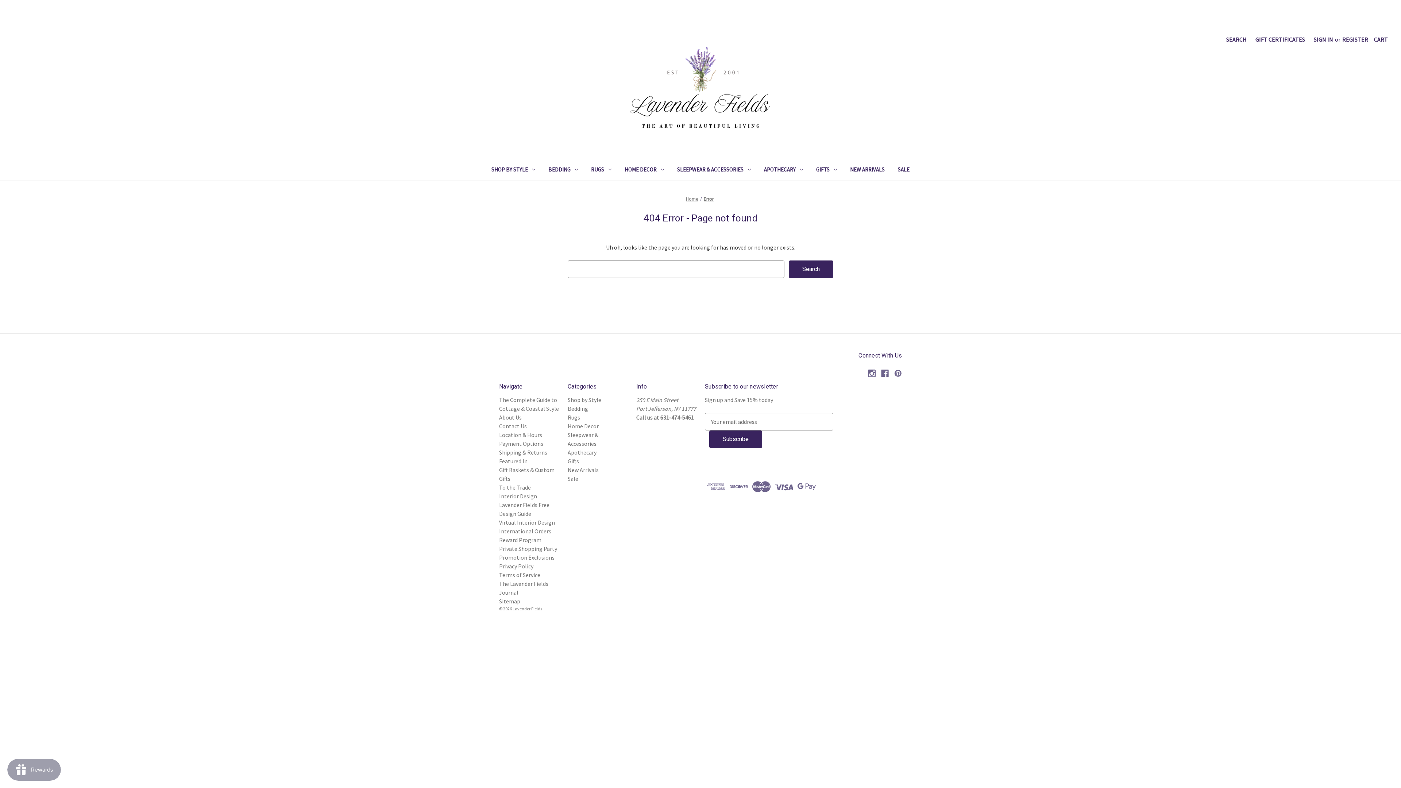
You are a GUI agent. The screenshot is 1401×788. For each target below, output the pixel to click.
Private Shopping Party (528, 548)
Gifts (823, 169)
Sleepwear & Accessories (710, 169)
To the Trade (515, 487)
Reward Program (520, 540)
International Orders (525, 531)
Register (1355, 39)
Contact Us (513, 426)
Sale (904, 169)
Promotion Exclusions (527, 557)
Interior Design (518, 496)
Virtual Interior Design (527, 522)
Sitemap (509, 601)
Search (1236, 39)
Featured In (513, 461)
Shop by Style (509, 169)
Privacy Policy (516, 566)
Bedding (559, 169)
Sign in (1323, 39)
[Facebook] (885, 373)
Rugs (597, 169)
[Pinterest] (898, 373)
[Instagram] (872, 373)
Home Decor (641, 169)
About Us (510, 417)
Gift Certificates (1280, 39)
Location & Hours (520, 435)
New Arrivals (867, 169)
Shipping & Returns (523, 452)
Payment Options (521, 443)
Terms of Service (519, 575)
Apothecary (780, 169)
